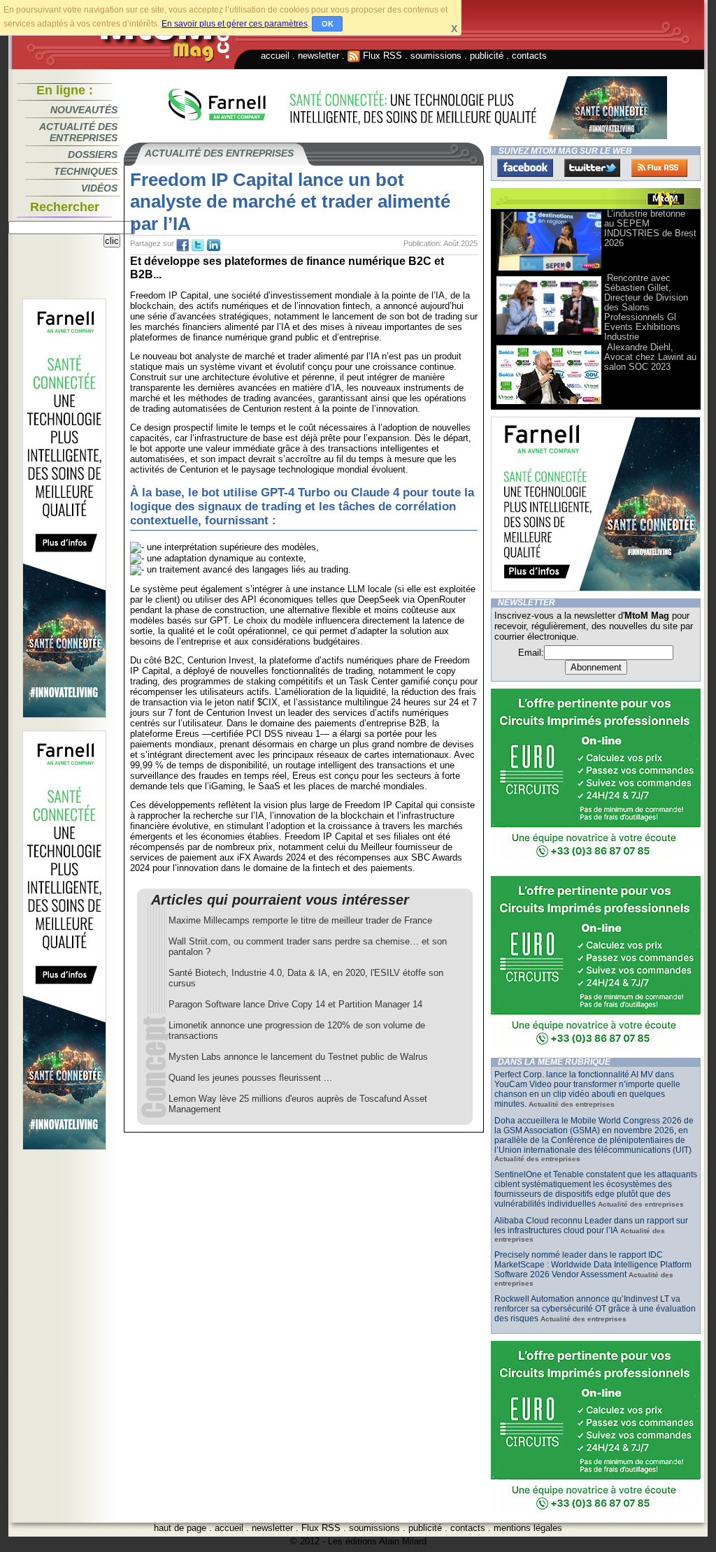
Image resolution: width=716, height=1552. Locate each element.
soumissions (435, 55)
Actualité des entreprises (78, 132)
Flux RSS (381, 55)
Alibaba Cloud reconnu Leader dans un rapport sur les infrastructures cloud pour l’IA (591, 1225)
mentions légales (528, 1528)
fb (182, 245)
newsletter (318, 55)
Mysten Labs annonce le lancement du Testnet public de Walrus (298, 1056)
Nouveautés (83, 109)
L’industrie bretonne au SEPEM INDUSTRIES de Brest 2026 (650, 228)
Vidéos (99, 188)
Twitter (592, 168)
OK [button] (328, 24)
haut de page (180, 1528)
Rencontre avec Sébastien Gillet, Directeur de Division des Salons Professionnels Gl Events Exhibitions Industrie (646, 307)
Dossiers (92, 154)
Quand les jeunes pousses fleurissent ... (250, 1077)
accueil (275, 55)
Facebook (525, 168)
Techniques (85, 171)
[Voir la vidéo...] (549, 269)
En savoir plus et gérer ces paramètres (235, 24)
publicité (486, 55)
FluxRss (659, 168)
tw (198, 245)
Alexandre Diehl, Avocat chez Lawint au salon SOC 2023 (650, 357)
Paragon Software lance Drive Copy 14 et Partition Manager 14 (295, 1004)
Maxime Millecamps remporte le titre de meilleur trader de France (300, 920)
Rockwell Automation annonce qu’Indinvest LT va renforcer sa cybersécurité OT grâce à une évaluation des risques (595, 1308)
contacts (529, 55)
